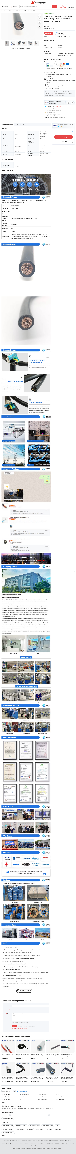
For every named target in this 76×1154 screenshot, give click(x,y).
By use (57, 1094)
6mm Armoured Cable (8, 1118)
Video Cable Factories (48, 1125)
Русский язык (33, 1143)
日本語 (62, 1143)
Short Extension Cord (55, 1115)
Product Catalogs (22, 1091)
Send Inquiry (48, 33)
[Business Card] (72, 131)
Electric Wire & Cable (32, 10)
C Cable (57, 1125)
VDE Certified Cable (24, 1094)
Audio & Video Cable (29, 1115)
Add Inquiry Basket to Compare (22, 48)
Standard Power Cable (8, 1129)
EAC (21, 1099)
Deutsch (43, 1143)
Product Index (68, 1140)
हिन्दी (66, 1143)
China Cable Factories (8, 1125)
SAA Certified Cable (42, 1097)
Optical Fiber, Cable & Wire (21, 10)
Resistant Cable (39, 1129)
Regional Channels (60, 1140)
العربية (54, 1143)
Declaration (53, 1148)
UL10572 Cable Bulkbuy (8, 1132)
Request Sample (69, 36)
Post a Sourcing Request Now (19, 1028)
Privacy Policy (60, 1148)
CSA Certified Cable (5, 1094)
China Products (13, 1140)
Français (27, 1143)
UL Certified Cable (5, 1097)
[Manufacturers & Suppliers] (38, 2)
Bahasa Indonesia (43, 1145)
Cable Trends (58, 1129)
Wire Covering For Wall (42, 1115)
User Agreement (46, 1148)
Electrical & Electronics (10, 10)
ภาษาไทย (71, 1143)
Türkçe (30, 1145)
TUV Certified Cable (5, 1099)
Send (14, 1026)
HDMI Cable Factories (35, 1125)
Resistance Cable (20, 1129)
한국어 (58, 1143)
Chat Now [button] (60, 33)
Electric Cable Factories (21, 1125)
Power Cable (5, 1115)
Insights (41, 1142)
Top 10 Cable (49, 1129)
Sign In (46, 117)
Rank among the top (42, 1099)
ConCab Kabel (59, 1099)
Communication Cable (17, 1115)
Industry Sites (52, 1140)
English (11, 1143)
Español (16, 1143)
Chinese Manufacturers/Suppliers (25, 1140)
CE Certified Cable (24, 1097)
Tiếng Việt (36, 1145)
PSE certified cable (42, 1094)
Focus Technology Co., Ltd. (28, 1148)
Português (22, 1143)
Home (2, 10)
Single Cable (30, 1129)
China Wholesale (36, 1140)
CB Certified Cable (60, 1097)
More (2, 1135)
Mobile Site (35, 1142)
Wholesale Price (44, 1140)
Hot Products (6, 1140)
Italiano (39, 1143)
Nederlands (49, 1143)
